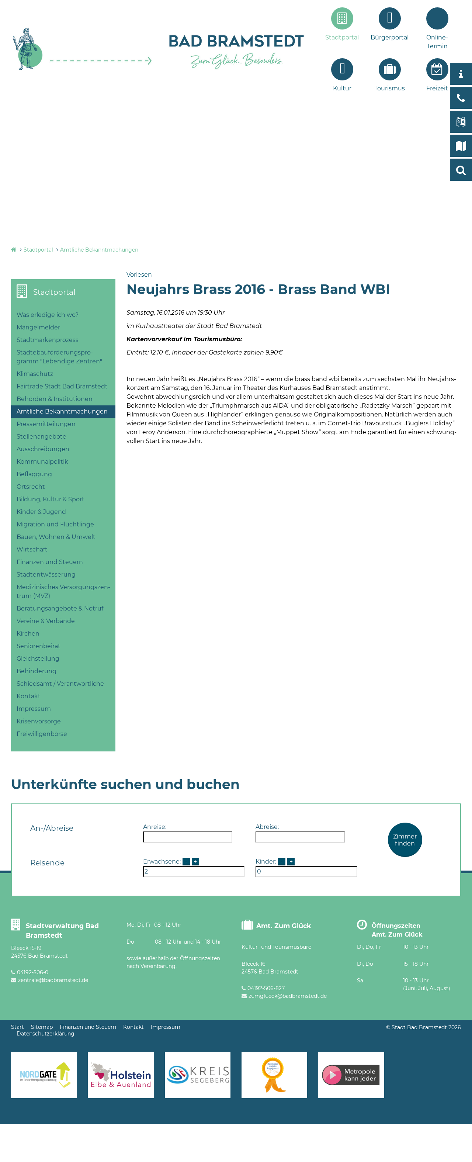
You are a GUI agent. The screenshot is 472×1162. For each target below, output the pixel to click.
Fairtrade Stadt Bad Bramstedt (62, 386)
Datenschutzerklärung (45, 1033)
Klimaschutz (35, 373)
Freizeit (437, 88)
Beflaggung (34, 474)
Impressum (34, 708)
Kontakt (29, 696)
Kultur (342, 88)
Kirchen (28, 633)
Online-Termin (437, 42)
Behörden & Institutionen (55, 398)
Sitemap (42, 1027)
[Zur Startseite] (82, 69)
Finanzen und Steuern (50, 562)
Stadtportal (342, 37)
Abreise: (267, 826)
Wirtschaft (32, 549)
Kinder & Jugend (41, 511)
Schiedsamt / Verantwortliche (60, 683)
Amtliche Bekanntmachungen (99, 249)
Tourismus (389, 88)
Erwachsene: (162, 861)
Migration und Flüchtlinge (55, 524)
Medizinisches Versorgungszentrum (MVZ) (63, 591)
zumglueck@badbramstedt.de (288, 996)
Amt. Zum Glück (283, 926)
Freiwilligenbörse (42, 733)
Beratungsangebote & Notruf (60, 608)
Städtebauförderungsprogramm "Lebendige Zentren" (59, 357)
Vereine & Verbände (46, 621)
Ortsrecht (31, 486)
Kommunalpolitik (42, 461)
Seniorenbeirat (38, 646)
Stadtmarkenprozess (48, 339)
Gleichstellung (38, 658)
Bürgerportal (390, 37)
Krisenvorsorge (39, 721)
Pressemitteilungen (46, 424)
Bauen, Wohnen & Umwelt (56, 536)
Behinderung (36, 671)
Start (17, 1027)
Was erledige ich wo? (48, 314)
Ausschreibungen (43, 449)
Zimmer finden (405, 840)
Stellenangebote (41, 436)
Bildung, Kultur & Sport (50, 499)
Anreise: (154, 826)
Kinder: (266, 861)
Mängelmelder (38, 327)
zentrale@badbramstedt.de (53, 980)
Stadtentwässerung (46, 574)
